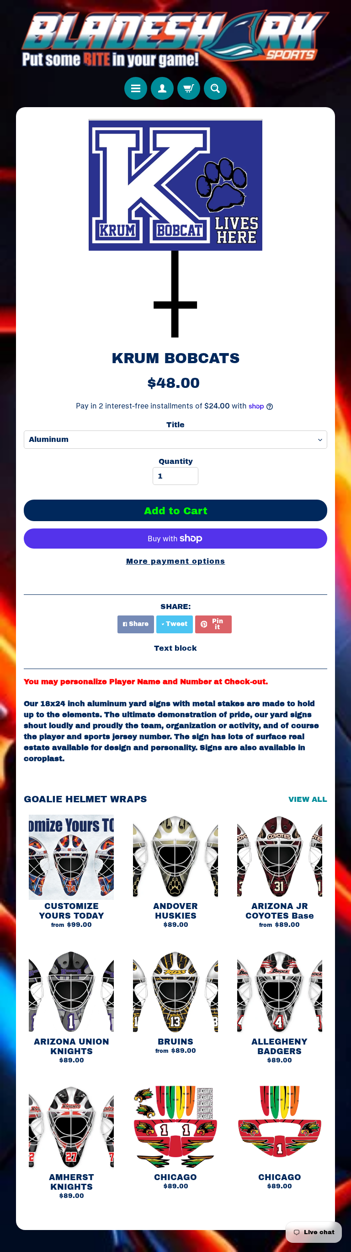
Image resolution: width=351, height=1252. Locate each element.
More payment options (175, 561)
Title (175, 425)
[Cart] (188, 88)
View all (307, 799)
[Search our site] (215, 88)
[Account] (162, 88)
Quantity (176, 461)
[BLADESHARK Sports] (175, 38)
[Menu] (135, 88)
